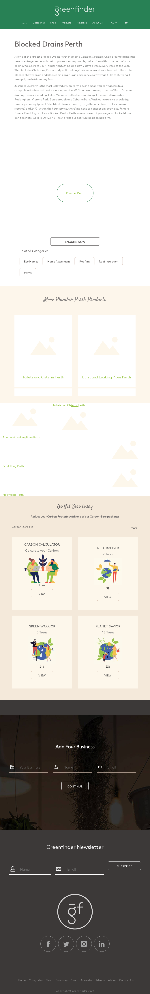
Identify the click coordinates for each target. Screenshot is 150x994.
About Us (97, 22)
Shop (53, 22)
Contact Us (126, 980)
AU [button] (113, 22)
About (112, 980)
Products (66, 22)
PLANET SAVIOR (107, 626)
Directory (61, 980)
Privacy (100, 980)
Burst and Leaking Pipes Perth (106, 377)
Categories (39, 22)
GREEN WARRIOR (42, 626)
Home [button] (28, 272)
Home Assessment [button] (58, 261)
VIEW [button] (42, 593)
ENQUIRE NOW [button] (75, 242)
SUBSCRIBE (124, 866)
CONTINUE (75, 786)
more (134, 528)
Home (24, 23)
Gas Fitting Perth (13, 466)
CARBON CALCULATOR (42, 544)
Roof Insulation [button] (108, 261)
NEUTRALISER (108, 548)
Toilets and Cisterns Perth (43, 377)
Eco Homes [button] (31, 261)
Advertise (82, 22)
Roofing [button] (84, 261)
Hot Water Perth (13, 494)
